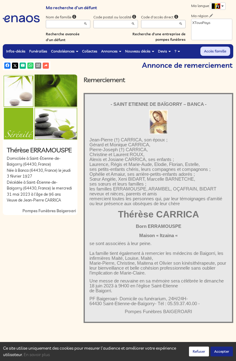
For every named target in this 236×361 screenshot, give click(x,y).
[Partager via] (46, 66)
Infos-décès (16, 51)
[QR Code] (38, 66)
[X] (15, 66)
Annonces (109, 51)
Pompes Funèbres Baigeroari (49, 210)
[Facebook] (7, 66)
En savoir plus (37, 354)
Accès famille (215, 51)
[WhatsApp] (30, 66)
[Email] (23, 66)
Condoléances (63, 51)
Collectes (89, 51)
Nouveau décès (138, 51)
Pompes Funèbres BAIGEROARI (158, 311)
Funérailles (38, 51)
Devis (162, 51)
